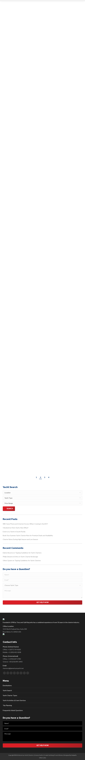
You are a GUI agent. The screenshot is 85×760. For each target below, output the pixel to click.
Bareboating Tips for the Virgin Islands (30, 450)
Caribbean (9, 128)
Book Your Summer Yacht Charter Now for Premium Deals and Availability (28, 535)
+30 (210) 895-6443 (15, 662)
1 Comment (52, 31)
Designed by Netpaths (70, 755)
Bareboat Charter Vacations (14, 172)
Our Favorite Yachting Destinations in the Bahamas (38, 315)
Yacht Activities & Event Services (14, 700)
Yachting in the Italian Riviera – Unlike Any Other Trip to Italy (44, 339)
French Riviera (58, 755)
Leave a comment (52, 103)
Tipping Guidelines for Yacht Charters (30, 242)
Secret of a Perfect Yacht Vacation (28, 385)
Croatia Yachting (48, 755)
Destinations (7, 685)
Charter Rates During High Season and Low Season (20, 539)
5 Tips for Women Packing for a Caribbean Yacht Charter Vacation (42, 166)
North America (10, 103)
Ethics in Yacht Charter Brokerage (26, 557)
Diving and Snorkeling (18, 319)
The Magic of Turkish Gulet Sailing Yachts (32, 363)
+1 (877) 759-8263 (14, 649)
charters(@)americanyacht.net (13, 668)
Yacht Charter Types (10, 695)
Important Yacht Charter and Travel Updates (35, 27)
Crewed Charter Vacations (30, 172)
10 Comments (56, 247)
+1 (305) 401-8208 (14, 652)
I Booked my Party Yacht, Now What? (15, 528)
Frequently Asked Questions (13, 710)
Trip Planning (7, 705)
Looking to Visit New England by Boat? (30, 99)
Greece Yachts (38, 755)
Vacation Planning (21, 31)
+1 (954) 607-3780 (14, 659)
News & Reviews (10, 31)
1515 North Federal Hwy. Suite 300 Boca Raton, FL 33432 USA (15, 630)
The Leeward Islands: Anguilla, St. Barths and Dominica (41, 123)
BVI (7, 454)
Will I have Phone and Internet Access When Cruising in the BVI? (25, 524)
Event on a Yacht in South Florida (14, 532)
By (32, 31)
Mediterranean (10, 344)
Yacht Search (7, 690)
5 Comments (58, 389)
